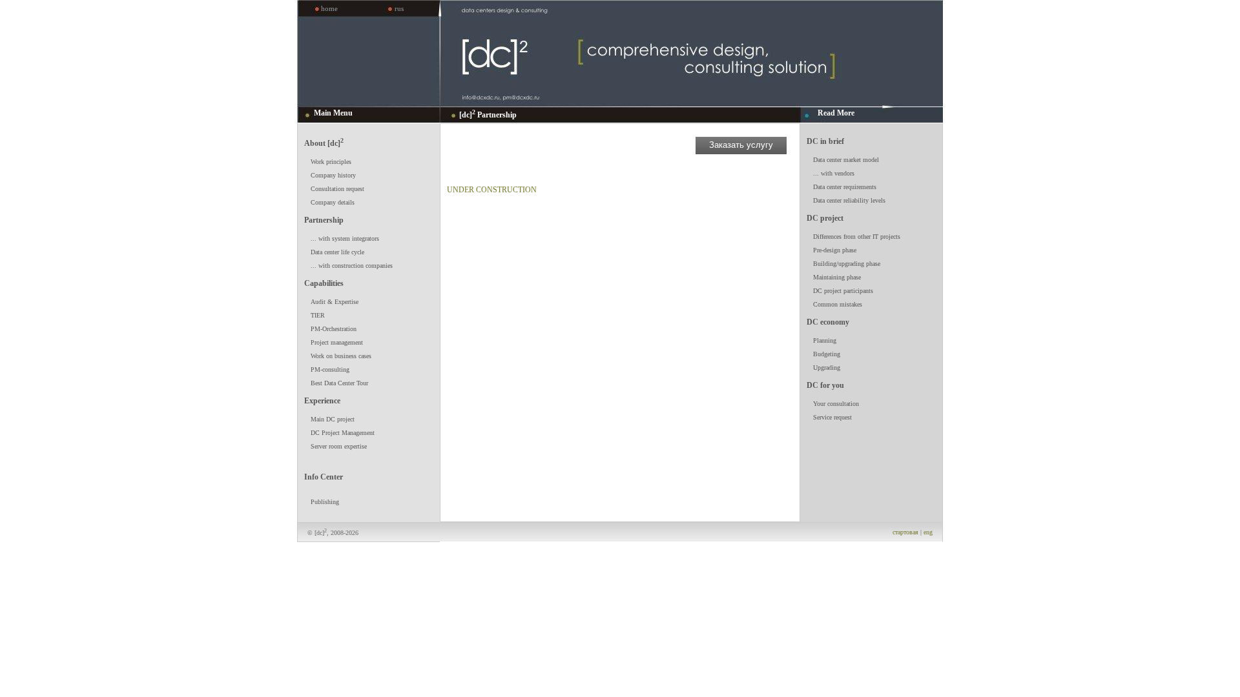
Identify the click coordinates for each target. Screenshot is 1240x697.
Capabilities (324, 283)
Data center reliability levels (849, 200)
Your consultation (836, 403)
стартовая (905, 532)
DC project (825, 218)
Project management (337, 342)
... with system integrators (345, 238)
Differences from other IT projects (856, 236)
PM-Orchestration (333, 328)
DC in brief (825, 141)
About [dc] (324, 142)
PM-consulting (330, 369)
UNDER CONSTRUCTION (492, 189)
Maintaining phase (837, 277)
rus (399, 8)
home (329, 8)
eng (928, 532)
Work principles (331, 161)
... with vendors (833, 173)
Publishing (325, 501)
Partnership (324, 220)
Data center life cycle (337, 252)
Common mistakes (837, 304)
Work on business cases (341, 355)
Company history (333, 175)
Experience (322, 400)
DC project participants (843, 290)
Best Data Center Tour (339, 383)
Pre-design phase (834, 250)
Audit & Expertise (334, 301)
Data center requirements (844, 186)
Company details (333, 202)
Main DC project (333, 419)
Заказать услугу (741, 145)
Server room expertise (339, 446)
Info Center (323, 476)
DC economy (828, 322)
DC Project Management (343, 432)
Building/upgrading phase (846, 263)
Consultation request (337, 188)
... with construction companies (352, 265)
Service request (832, 417)
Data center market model (846, 159)
